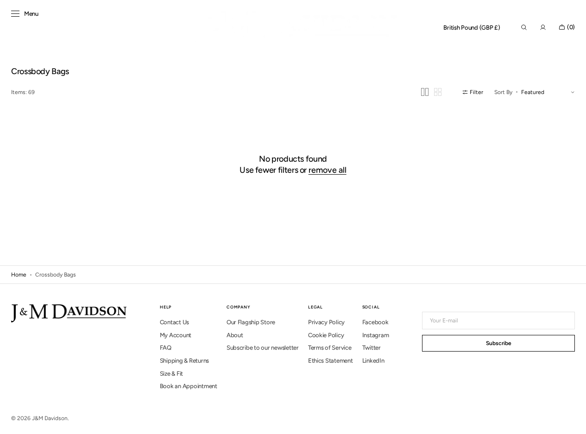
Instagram (375, 335)
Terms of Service (330, 347)
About (235, 335)
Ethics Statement (330, 360)
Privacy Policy (326, 322)
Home (18, 274)
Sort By (503, 92)
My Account (175, 335)
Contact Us (174, 322)
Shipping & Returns (184, 360)
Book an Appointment (188, 386)
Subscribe (498, 343)
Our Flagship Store (251, 322)
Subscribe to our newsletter (263, 347)
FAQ (165, 347)
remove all (328, 170)
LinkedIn (373, 360)
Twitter (371, 347)
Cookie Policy (326, 335)
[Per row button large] (424, 92)
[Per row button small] (437, 92)
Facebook (375, 322)
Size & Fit (171, 373)
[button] (472, 27)
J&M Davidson (50, 418)
